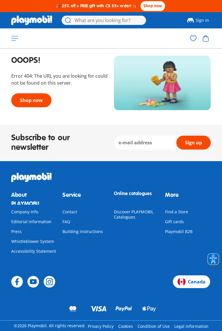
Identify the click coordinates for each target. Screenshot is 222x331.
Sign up (193, 142)
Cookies (125, 326)
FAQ (66, 221)
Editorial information (31, 221)
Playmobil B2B (179, 231)
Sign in (202, 20)
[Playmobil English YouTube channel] (33, 282)
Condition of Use (154, 326)
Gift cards (174, 221)
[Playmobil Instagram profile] (49, 282)
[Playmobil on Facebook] (17, 282)
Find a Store (176, 211)
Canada (197, 282)
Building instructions (82, 231)
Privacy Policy (101, 326)
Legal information (191, 326)
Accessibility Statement (33, 251)
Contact (69, 211)
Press (16, 231)
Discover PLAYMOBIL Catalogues (133, 214)
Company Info (24, 211)
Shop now (152, 5)
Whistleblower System (32, 241)
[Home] (31, 20)
